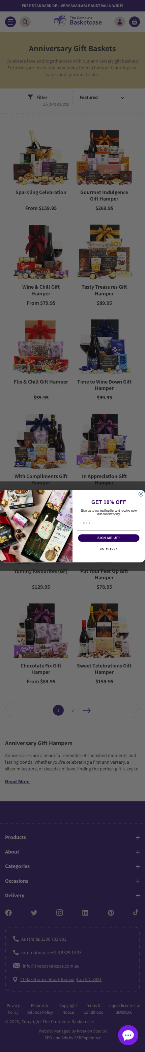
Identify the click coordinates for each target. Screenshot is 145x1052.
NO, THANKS (108, 549)
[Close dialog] (141, 494)
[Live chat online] (128, 1035)
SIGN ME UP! (108, 537)
